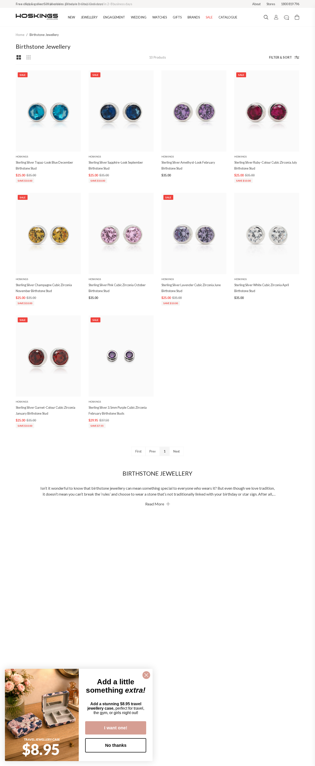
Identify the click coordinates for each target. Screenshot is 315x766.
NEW (71, 17)
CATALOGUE (228, 17)
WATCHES (159, 17)
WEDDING (138, 17)
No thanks (115, 745)
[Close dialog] (146, 675)
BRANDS (194, 17)
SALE (209, 17)
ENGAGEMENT (114, 17)
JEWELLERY (89, 17)
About (256, 4)
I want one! (115, 727)
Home (20, 35)
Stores (271, 4)
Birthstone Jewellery (44, 35)
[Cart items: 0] (297, 17)
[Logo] (37, 17)
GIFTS (177, 17)
